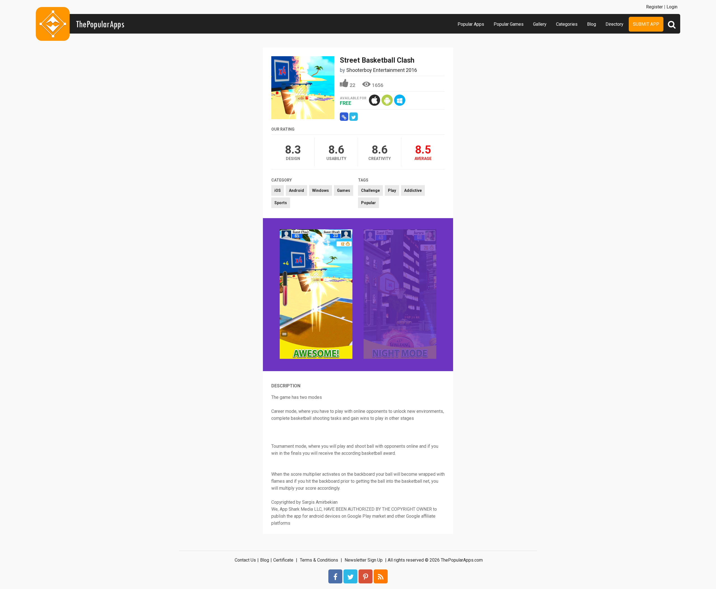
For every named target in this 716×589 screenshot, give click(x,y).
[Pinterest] (366, 576)
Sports (280, 203)
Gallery (540, 24)
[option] (316, 294)
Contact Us (245, 560)
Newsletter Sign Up (364, 560)
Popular (368, 203)
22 (352, 85)
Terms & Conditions (319, 560)
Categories (567, 24)
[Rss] (381, 576)
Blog (591, 24)
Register (654, 7)
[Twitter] (350, 576)
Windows (320, 190)
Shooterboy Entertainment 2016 (381, 70)
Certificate (283, 560)
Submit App (646, 24)
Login (671, 7)
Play (392, 190)
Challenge (370, 190)
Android (296, 190)
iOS (277, 190)
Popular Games (509, 24)
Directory (614, 24)
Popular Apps (471, 24)
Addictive (413, 190)
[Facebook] (335, 576)
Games (343, 190)
